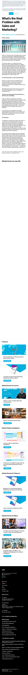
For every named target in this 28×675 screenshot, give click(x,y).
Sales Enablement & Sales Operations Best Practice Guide (13, 357)
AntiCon (4, 577)
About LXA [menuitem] (4, 581)
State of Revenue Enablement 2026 (12, 508)
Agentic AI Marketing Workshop (11, 420)
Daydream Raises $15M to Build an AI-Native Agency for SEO (13, 253)
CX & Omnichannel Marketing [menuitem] (8, 627)
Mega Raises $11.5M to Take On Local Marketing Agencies (12, 288)
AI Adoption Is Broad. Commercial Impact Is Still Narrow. (13, 334)
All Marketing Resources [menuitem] (7, 658)
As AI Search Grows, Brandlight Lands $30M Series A (12, 311)
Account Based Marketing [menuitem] (8, 623)
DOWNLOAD (7, 447)
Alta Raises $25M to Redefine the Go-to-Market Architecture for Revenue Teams (14, 241)
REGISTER (6, 404)
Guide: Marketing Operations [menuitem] (8, 655)
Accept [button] (11, 13)
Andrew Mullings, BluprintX (8, 34)
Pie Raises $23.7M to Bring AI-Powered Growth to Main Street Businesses (13, 531)
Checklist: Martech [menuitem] (6, 653)
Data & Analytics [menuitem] (5, 625)
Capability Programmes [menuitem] (7, 600)
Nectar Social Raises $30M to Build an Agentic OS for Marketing (13, 299)
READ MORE (7, 361)
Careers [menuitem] (4, 583)
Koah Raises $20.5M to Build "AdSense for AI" (11, 276)
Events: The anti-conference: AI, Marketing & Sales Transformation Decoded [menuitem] (12, 607)
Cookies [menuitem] (4, 589)
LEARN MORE (7, 423)
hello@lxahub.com (7, 574)
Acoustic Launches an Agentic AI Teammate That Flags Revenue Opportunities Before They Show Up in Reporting (13, 188)
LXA (4, 575)
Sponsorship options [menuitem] (6, 612)
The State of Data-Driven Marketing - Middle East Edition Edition (13, 377)
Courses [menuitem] (3, 604)
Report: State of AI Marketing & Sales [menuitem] (10, 649)
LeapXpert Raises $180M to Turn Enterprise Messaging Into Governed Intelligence (14, 175)
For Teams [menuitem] (4, 597)
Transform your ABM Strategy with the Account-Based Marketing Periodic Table (13, 464)
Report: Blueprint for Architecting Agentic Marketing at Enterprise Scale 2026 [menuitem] (13, 642)
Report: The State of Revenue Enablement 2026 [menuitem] (13, 647)
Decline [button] (16, 13)
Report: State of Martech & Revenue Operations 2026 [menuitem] (13, 645)
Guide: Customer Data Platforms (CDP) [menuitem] (11, 656)
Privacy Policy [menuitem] (5, 591)
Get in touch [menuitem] (4, 585)
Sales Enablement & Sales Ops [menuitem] (9, 634)
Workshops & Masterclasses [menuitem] (8, 599)
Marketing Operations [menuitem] (7, 631)
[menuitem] (5, 619)
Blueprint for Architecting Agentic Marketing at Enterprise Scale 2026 (12, 489)
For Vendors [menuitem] (5, 610)
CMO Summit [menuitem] (5, 605)
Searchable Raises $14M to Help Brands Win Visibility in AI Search (13, 264)
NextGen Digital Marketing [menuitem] (8, 633)
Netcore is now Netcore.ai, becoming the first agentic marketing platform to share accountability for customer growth (14, 216)
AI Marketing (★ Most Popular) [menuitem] (9, 621)
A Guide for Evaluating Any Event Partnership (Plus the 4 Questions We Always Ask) (14, 202)
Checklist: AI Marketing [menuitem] (7, 651)
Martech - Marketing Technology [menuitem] (9, 629)
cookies (10, 1)
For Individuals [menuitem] (5, 603)
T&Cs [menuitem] (3, 587)
